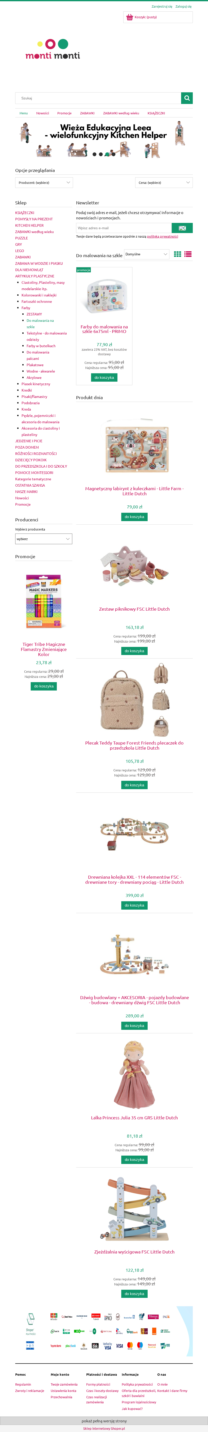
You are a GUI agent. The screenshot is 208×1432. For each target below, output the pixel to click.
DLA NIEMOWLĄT (29, 269)
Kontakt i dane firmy (172, 1390)
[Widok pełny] (188, 254)
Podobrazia (31, 402)
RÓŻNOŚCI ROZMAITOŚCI (36, 453)
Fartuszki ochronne (37, 301)
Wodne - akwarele (41, 371)
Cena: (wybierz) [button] (150, 182)
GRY (18, 244)
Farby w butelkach (41, 345)
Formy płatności (98, 1384)
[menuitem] (23, 113)
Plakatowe (35, 364)
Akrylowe (34, 377)
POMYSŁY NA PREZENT (34, 219)
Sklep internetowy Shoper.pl (104, 1428)
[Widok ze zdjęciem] (177, 254)
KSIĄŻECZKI (24, 212)
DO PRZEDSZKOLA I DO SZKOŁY (41, 466)
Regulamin (23, 1384)
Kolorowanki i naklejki (39, 295)
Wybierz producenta (30, 529)
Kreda (26, 409)
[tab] (94, 154)
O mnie (162, 1384)
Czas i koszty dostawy (102, 1390)
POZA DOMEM (27, 447)
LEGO (19, 250)
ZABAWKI (23, 257)
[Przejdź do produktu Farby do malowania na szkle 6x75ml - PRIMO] (104, 295)
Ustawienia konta (63, 1390)
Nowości (22, 498)
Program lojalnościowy (139, 1402)
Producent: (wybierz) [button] (34, 182)
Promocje (23, 504)
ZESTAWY (34, 314)
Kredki (27, 390)
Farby (26, 307)
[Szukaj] (187, 98)
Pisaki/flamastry (34, 396)
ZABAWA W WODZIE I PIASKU (39, 263)
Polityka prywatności (137, 1384)
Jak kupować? (132, 1408)
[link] (104, 138)
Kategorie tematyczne (33, 478)
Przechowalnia (61, 1397)
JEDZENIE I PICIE (28, 440)
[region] (104, 138)
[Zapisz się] (182, 228)
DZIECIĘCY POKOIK (31, 459)
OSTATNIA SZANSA (30, 485)
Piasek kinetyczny (36, 383)
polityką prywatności (162, 236)
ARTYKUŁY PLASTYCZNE (34, 276)
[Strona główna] (52, 48)
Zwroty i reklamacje (29, 1390)
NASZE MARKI (26, 491)
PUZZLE (21, 238)
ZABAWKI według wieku (34, 231)
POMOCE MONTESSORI (34, 472)
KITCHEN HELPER (29, 225)
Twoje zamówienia (64, 1384)
